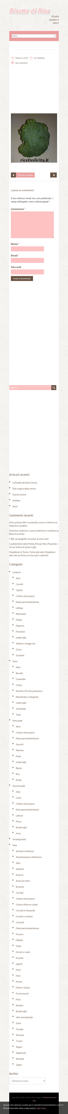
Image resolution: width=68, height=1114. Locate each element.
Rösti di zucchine (16, 534)
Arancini (19, 875)
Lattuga (19, 608)
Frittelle (19, 940)
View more (41, 1108)
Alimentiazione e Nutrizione (29, 857)
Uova (18, 833)
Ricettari (19, 1005)
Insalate (19, 958)
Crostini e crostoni (24, 916)
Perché (19, 981)
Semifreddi (21, 708)
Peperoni (20, 625)
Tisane (19, 1041)
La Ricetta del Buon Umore (25, 482)
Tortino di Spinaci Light (25, 547)
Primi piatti (17, 720)
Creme (19, 685)
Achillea (16, 500)
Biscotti (19, 673)
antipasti (20, 869)
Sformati (20, 1035)
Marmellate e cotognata (27, 697)
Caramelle (21, 679)
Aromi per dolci (23, 880)
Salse (18, 1023)
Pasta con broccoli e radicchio (34, 555)
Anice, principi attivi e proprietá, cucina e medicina (32, 522)
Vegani (19, 1047)
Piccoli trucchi (22, 993)
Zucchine (20, 655)
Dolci (15, 661)
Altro (18, 578)
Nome (15, 244)
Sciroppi (19, 1029)
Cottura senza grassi (25, 596)
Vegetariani (21, 1053)
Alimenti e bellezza (25, 851)
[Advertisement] (34, 91)
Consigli (19, 892)
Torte (18, 714)
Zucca (18, 649)
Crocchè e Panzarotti (25, 910)
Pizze (18, 999)
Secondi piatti (19, 786)
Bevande (20, 886)
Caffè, (12, 539)
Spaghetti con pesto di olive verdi (33, 539)
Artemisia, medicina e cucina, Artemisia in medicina (32, 530)
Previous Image (25, 175)
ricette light (21, 637)
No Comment (21, 63)
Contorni (17, 572)
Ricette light (21, 827)
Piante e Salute (23, 987)
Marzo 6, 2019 (22, 58)
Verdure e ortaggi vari (25, 643)
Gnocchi (19, 744)
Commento (18, 209)
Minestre (20, 750)
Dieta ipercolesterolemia (27, 602)
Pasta (18, 756)
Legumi (19, 964)
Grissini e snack (23, 952)
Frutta (18, 946)
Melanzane (21, 614)
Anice (15, 506)
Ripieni (19, 768)
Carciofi (19, 584)
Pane (18, 975)
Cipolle (19, 590)
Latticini (19, 815)
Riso (18, 774)
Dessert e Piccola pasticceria (29, 691)
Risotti (19, 780)
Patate (19, 619)
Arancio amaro (19, 494)
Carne (18, 797)
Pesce (18, 821)
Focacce (19, 934)
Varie (15, 845)
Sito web (16, 267)
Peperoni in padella (18, 525)
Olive (18, 969)
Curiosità (20, 922)
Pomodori (20, 631)
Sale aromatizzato (24, 1017)
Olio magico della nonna (24, 488)
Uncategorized (19, 839)
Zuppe (19, 1064)
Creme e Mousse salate (27, 904)
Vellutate (20, 1058)
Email (15, 255)
